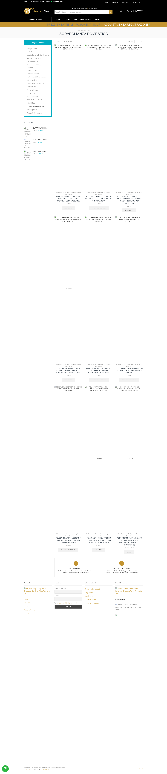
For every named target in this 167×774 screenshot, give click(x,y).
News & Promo (85, 19)
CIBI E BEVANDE (32, 62)
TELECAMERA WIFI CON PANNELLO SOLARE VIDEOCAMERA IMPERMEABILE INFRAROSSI (98, 371)
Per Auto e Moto (33, 90)
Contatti (97, 19)
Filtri (58, 42)
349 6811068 (93, 8)
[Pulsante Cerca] (110, 12)
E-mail (57, 595)
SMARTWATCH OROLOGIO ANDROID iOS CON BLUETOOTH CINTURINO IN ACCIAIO (41, 151)
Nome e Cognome (60, 588)
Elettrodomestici (33, 74)
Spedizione (136, 2)
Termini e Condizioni (111, 2)
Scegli (129, 552)
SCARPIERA (31, 103)
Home (58, 19)
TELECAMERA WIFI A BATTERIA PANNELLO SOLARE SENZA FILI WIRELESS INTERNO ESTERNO (68, 371)
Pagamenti (125, 2)
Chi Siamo (67, 19)
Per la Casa (31, 93)
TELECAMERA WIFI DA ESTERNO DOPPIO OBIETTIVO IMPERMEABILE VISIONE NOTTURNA (68, 540)
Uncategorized (32, 110)
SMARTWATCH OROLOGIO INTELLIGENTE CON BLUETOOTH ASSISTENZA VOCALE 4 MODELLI (41, 128)
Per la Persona (32, 96)
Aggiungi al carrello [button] (109, 177)
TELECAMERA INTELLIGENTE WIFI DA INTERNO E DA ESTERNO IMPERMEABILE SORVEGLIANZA (68, 198)
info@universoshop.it (79, 8)
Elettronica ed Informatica (63, 192)
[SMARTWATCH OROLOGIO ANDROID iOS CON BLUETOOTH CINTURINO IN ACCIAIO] (27, 155)
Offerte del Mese (33, 80)
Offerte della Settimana (35, 83)
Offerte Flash (31, 87)
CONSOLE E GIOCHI (33, 70)
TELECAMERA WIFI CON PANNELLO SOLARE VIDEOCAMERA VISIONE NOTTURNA (129, 371)
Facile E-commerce (28, 769)
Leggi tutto (68, 208)
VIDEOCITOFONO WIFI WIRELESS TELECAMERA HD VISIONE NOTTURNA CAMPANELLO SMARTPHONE (129, 541)
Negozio (83, 30)
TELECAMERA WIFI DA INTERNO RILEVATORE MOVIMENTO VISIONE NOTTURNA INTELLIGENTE (99, 540)
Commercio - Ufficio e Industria (34, 66)
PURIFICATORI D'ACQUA (35, 100)
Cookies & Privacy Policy (93, 603)
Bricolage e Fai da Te (124, 534)
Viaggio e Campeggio (34, 113)
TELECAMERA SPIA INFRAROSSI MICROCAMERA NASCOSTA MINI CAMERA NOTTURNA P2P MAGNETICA (129, 199)
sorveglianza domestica (35, 106)
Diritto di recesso (91, 600)
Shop (75, 19)
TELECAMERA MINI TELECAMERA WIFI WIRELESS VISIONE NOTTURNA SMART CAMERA (98, 198)
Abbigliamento (32, 48)
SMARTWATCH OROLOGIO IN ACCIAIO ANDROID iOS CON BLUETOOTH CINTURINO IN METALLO (41, 139)
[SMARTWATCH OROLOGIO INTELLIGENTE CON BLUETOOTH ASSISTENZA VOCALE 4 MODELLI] (27, 132)
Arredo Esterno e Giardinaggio (38, 55)
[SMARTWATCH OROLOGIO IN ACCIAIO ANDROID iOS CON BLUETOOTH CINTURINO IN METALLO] (27, 143)
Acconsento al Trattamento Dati (67, 603)
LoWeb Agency (45, 769)
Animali (29, 52)
